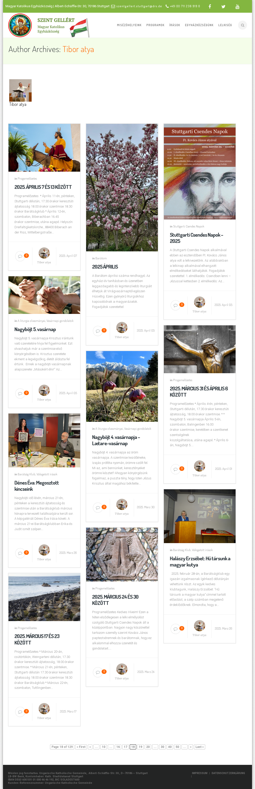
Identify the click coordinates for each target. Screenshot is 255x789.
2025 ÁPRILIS (105, 266)
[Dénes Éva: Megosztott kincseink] (44, 439)
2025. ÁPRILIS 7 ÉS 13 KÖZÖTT (43, 187)
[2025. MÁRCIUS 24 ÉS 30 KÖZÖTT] (122, 553)
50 (177, 747)
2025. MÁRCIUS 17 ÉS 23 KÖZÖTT (36, 639)
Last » (199, 747)
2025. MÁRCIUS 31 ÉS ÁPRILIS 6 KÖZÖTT (199, 391)
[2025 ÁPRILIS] (122, 187)
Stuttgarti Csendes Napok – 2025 (196, 237)
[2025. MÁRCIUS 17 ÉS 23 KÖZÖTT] (44, 596)
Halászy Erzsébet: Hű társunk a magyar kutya (200, 561)
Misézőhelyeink (129, 25)
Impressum (199, 773)
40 (170, 747)
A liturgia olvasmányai (31, 321)
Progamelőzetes (27, 178)
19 (140, 747)
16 (118, 747)
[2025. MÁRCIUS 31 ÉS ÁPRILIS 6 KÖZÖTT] (200, 348)
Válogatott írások (47, 474)
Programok (155, 25)
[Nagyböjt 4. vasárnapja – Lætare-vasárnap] (122, 385)
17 (125, 747)
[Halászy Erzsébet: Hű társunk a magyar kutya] (200, 515)
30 (162, 747)
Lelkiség (225, 25)
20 (148, 747)
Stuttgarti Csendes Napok (188, 226)
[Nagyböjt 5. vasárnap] (44, 294)
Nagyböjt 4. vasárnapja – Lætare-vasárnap (116, 440)
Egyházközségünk (199, 25)
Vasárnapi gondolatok (60, 321)
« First (81, 747)
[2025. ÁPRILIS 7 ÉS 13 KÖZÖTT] (44, 147)
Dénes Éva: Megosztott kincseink (36, 485)
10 (103, 747)
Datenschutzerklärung (228, 773)
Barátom (101, 258)
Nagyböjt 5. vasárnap (35, 329)
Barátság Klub (26, 474)
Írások (174, 25)
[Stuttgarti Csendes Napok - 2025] (200, 171)
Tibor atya (78, 48)
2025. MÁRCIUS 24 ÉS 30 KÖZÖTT (115, 599)
